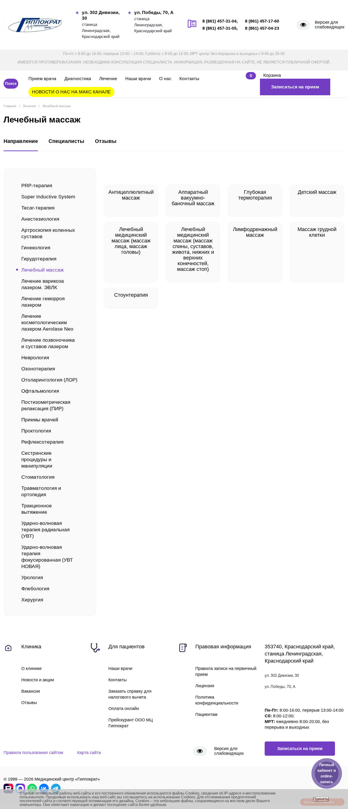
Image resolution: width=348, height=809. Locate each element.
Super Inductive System (48, 196)
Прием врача (42, 78)
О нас (165, 78)
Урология (32, 577)
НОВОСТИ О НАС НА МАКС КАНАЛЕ (71, 91)
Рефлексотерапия (42, 442)
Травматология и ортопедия (41, 491)
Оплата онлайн (123, 708)
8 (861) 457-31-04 (219, 21)
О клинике (31, 668)
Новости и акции (37, 679)
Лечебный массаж (42, 270)
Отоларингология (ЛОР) (49, 379)
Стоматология (37, 477)
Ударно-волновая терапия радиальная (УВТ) (45, 529)
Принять (320, 799)
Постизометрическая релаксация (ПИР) (45, 405)
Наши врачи (138, 78)
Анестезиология (40, 219)
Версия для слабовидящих (329, 24)
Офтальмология (40, 391)
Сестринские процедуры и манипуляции (36, 459)
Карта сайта (89, 752)
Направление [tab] (21, 141)
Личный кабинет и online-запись (326, 773)
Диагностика (77, 78)
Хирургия (32, 599)
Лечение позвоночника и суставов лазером (48, 343)
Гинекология (35, 247)
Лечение (108, 78)
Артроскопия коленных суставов (48, 233)
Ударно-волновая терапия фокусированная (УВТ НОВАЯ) (47, 556)
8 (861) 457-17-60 (262, 21)
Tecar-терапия (37, 207)
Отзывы (29, 702)
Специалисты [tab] (66, 141)
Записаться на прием (295, 86)
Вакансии (30, 691)
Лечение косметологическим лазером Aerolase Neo (47, 322)
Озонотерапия (38, 368)
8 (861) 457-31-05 (219, 28)
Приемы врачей (39, 419)
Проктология (36, 430)
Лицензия (204, 685)
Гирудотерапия (38, 258)
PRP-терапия (36, 185)
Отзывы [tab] (105, 141)
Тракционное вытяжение (36, 509)
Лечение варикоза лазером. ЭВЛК (42, 284)
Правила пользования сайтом (33, 752)
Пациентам (206, 714)
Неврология (35, 357)
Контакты (189, 78)
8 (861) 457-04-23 (262, 28)
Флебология (35, 588)
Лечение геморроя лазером (43, 302)
